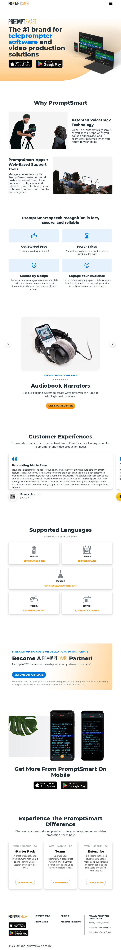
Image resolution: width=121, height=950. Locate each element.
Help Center (41, 922)
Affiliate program (71, 922)
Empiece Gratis (87, 561)
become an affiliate (29, 674)
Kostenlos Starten (87, 610)
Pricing (65, 916)
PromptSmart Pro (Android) (100, 927)
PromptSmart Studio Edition (100, 932)
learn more (25, 882)
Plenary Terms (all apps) (99, 922)
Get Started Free (60, 405)
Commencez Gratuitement (60, 586)
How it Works (42, 916)
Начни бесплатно (34, 610)
